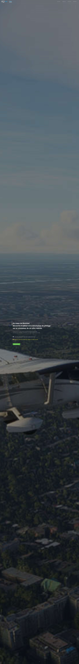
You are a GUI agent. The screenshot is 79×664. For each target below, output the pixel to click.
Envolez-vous (16, 344)
